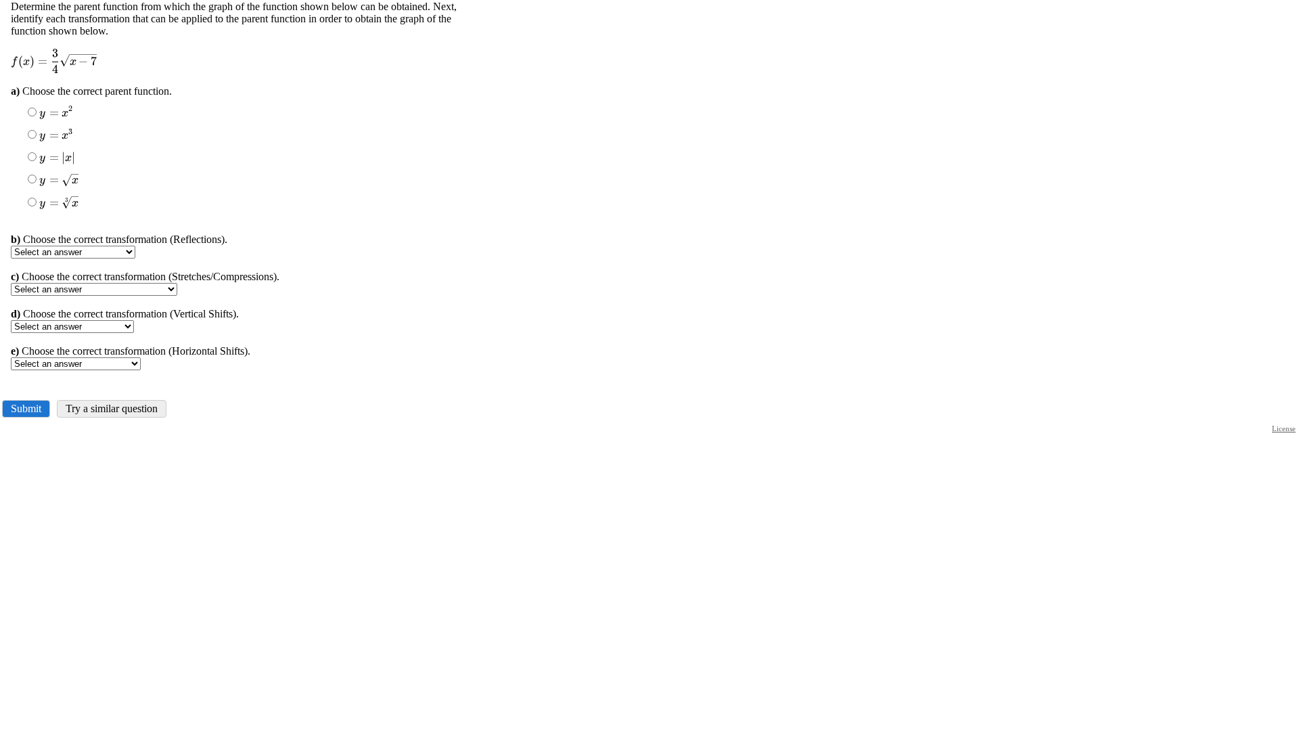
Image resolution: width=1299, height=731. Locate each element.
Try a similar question (112, 408)
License (1284, 428)
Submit (26, 408)
